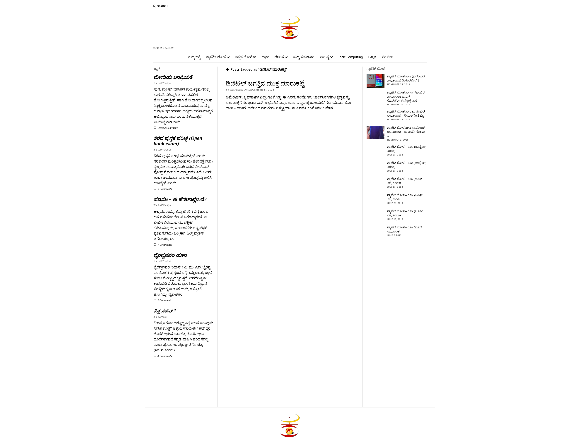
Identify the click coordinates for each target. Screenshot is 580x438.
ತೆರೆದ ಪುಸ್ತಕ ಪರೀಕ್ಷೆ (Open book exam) (178, 140)
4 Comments (164, 356)
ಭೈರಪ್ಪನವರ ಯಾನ (170, 255)
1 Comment (164, 300)
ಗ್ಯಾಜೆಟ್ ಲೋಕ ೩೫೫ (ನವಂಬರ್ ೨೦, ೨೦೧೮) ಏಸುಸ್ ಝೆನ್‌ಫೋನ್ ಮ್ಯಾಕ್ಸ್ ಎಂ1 (406, 96)
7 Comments (164, 244)
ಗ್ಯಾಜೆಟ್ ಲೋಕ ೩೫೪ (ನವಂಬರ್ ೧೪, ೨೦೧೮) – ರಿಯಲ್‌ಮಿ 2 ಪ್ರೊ (406, 113)
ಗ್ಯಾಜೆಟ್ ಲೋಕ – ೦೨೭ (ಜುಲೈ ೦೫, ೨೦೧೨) (406, 165)
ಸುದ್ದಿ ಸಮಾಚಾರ (303, 57)
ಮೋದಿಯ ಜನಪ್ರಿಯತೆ (173, 77)
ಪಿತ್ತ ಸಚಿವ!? (165, 310)
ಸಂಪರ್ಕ (387, 57)
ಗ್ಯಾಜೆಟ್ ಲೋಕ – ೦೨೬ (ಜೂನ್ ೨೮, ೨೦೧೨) (404, 181)
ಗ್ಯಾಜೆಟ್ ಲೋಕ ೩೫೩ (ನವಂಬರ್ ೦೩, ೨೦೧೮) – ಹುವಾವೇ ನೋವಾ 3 (406, 132)
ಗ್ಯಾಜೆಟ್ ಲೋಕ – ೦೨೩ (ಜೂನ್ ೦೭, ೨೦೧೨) (404, 229)
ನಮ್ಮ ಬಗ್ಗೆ (194, 57)
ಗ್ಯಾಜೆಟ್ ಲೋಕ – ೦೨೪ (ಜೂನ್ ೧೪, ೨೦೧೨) (405, 213)
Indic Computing (350, 57)
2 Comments (164, 189)
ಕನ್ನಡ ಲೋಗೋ (245, 57)
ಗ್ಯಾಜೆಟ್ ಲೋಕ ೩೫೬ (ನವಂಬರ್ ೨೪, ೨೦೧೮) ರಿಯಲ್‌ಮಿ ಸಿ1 (406, 78)
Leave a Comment (167, 127)
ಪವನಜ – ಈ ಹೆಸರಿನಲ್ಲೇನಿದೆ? (180, 199)
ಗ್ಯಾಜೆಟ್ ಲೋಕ (216, 57)
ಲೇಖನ (279, 57)
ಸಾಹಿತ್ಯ (324, 57)
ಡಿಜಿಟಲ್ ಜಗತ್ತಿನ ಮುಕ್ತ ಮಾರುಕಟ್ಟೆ (265, 83)
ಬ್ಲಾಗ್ (265, 57)
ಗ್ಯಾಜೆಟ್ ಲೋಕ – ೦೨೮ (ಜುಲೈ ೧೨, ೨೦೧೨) (406, 149)
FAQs (372, 57)
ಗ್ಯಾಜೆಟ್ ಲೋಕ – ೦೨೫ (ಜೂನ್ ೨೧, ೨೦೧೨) (405, 197)
